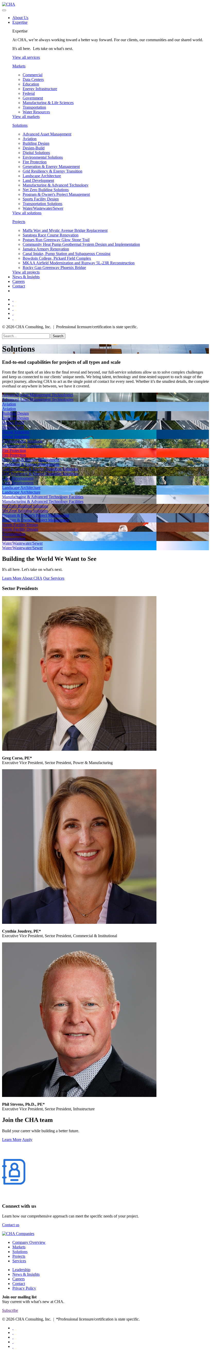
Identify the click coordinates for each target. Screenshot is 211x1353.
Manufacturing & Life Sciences (48, 102)
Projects (18, 221)
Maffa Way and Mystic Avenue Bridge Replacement (65, 230)
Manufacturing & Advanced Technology (56, 185)
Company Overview (29, 1242)
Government (33, 98)
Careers (18, 281)
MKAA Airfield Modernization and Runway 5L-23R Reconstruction (79, 263)
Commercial (32, 75)
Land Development (38, 180)
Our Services (53, 578)
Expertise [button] (20, 22)
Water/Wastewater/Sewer (43, 208)
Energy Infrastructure (40, 89)
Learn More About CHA (22, 578)
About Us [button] (20, 17)
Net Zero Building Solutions (46, 190)
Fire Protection (35, 162)
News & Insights (26, 277)
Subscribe (10, 1310)
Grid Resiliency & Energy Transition (52, 171)
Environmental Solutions (43, 157)
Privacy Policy (24, 1288)
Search (58, 336)
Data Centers (33, 79)
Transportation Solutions (42, 203)
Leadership (21, 1269)
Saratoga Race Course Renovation (50, 235)
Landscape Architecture (42, 176)
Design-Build (34, 148)
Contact (18, 286)
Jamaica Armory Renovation (46, 249)
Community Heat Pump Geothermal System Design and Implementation (81, 244)
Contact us (10, 1225)
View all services (26, 57)
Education (31, 84)
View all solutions (26, 213)
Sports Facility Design (41, 199)
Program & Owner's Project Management (56, 194)
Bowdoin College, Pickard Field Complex (57, 258)
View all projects (26, 272)
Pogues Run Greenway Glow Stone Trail (56, 240)
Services (19, 1261)
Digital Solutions (36, 152)
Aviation (30, 139)
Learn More (11, 1139)
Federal (29, 93)
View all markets (26, 116)
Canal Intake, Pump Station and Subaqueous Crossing (66, 253)
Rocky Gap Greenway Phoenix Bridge (54, 267)
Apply (27, 1139)
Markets (18, 66)
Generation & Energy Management (51, 166)
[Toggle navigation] (4, 10)
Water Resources (36, 112)
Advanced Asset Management (47, 134)
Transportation (34, 107)
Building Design (36, 143)
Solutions (20, 125)
